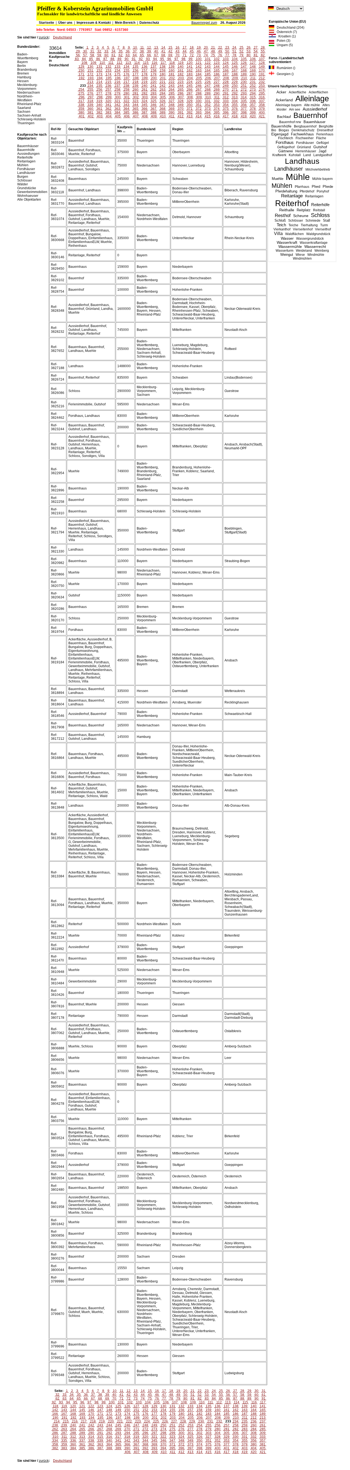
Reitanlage (292, 195)
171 (81, 74)
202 (172, 78)
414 (198, 116)
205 (199, 78)
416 (216, 116)
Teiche (293, 225)
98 (183, 59)
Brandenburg (27, 70)
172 (90, 74)
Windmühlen (302, 258)
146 (234, 67)
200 (154, 78)
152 (99, 70)
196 (117, 78)
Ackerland (284, 100)
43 (177, 51)
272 (243, 89)
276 (90, 93)
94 (155, 59)
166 (225, 70)
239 (135, 86)
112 (119, 63)
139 (171, 67)
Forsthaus (285, 142)
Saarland (24, 108)
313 (234, 97)
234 (90, 86)
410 (163, 116)
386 (135, 112)
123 (216, 63)
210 (244, 78)
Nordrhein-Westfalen (25, 98)
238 (126, 86)
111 (110, 63)
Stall (326, 220)
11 (142, 47)
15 (170, 47)
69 (170, 55)
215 (108, 82)
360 (90, 109)
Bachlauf (284, 117)
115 (145, 63)
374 (216, 109)
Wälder (22, 184)
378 (252, 109)
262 (153, 89)
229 (234, 82)
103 (225, 59)
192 (81, 78)
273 (252, 89)
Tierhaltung (309, 225)
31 (92, 51)
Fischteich (285, 138)
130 (90, 67)
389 (162, 112)
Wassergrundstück (310, 238)
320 (108, 101)
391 (180, 112)
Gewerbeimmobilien (32, 192)
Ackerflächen (318, 92)
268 (207, 89)
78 (234, 55)
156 (135, 70)
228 (225, 82)
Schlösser (295, 220)
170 (262, 70)
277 (99, 93)
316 (262, 97)
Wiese (300, 255)
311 (216, 97)
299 (108, 97)
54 (255, 51)
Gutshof (320, 147)
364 (126, 109)
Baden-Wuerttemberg (27, 56)
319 (99, 101)
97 (176, 59)
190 (252, 74)
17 (184, 47)
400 (262, 112)
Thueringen (25, 123)
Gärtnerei (285, 151)
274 (262, 89)
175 (117, 74)
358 (262, 105)
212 (262, 78)
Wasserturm (284, 251)
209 (235, 78)
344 (135, 105)
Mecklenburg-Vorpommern (27, 87)
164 (207, 70)
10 (135, 47)
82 (263, 55)
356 (243, 105)
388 (153, 112)
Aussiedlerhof (315, 109)
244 (180, 86)
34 (113, 51)
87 (105, 59)
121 (198, 63)
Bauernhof (310, 115)
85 (91, 59)
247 (207, 86)
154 (117, 70)
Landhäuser (288, 169)
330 (198, 101)
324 (144, 101)
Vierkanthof (281, 229)
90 (126, 59)
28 (263, 47)
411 (171, 116)
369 (171, 109)
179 (153, 74)
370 (180, 109)
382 (99, 112)
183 (189, 74)
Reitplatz (304, 210)
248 (216, 86)
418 (234, 116)
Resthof (283, 215)
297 (90, 97)
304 (154, 97)
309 (199, 97)
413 (189, 116)
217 (126, 82)
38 (142, 51)
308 (190, 97)
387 (144, 112)
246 (198, 86)
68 (163, 55)
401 (81, 116)
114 (137, 63)
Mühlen (282, 185)
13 (156, 47)
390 (171, 112)
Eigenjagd (279, 134)
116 (154, 63)
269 (216, 89)
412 (180, 116)
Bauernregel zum (204, 23)
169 (252, 70)
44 (184, 51)
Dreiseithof (325, 130)
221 (162, 82)
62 (120, 55)
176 (126, 74)
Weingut (286, 255)
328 (180, 101)
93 (148, 59)
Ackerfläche (297, 92)
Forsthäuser (305, 143)
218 (135, 82)
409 (154, 116)
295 (262, 93)
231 (252, 82)
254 (81, 89)
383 (108, 112)
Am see (294, 109)
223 (180, 82)
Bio (273, 130)
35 (120, 51)
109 (93, 63)
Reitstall (319, 210)
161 (180, 70)
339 (90, 105)
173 (99, 74)
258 (117, 89)
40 (156, 51)
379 (262, 109)
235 (99, 86)
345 (144, 105)
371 (189, 109)
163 (198, 70)
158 (153, 70)
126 (243, 63)
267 (198, 89)
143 (207, 67)
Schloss (320, 215)
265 (180, 89)
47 (206, 51)
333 (225, 101)
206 (208, 78)
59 (99, 55)
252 (252, 86)
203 (181, 78)
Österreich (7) (285, 32)
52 (241, 51)
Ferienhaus (324, 134)
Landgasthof (322, 155)
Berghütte (326, 126)
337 (262, 101)
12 (149, 47)
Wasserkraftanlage (314, 243)
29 (78, 51)
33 (106, 51)
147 (243, 67)
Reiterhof (292, 203)
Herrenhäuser (305, 151)
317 (81, 101)
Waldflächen (294, 234)
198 (135, 78)
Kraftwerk (279, 155)
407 (135, 116)
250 (234, 86)
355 (234, 105)
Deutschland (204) (289, 27)
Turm (324, 225)
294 (252, 93)
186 (216, 74)
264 (171, 89)
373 (207, 109)
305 (163, 97)
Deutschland (62, 37)
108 (84, 63)
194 (99, 78)
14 (163, 47)
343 (126, 105)
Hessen (23, 81)
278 (108, 93)
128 (262, 63)
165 (216, 70)
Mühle (298, 177)
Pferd (316, 187)
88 (112, 59)
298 (99, 97)
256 (99, 89)
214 (99, 82)
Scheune (300, 216)
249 (225, 86)
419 (243, 116)
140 (180, 67)
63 (127, 55)
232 (262, 82)
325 (153, 101)
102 (216, 59)
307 (181, 97)
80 (248, 55)
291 (225, 93)
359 (81, 109)
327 (171, 101)
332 (216, 101)
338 (81, 105)
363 (117, 109)
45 (191, 51)
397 (234, 112)
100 (198, 59)
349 (180, 105)
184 (198, 74)
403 (99, 116)
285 (171, 93)
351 (198, 105)
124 (225, 63)
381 (90, 112)
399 (252, 112)
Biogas (284, 130)
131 (99, 67)
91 (133, 59)
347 (162, 105)
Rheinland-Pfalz (29, 104)
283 (153, 93)
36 (127, 51)
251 (243, 86)
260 (135, 89)
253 (262, 86)
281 (135, 93)
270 (225, 89)
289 (207, 93)
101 (207, 59)
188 (234, 74)
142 (198, 67)
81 (255, 55)
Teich (281, 224)
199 (144, 78)
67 (156, 55)
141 (189, 67)
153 (108, 70)
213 (90, 82)
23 (227, 47)
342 (117, 105)
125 (234, 63)
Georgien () (284, 74)
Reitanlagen (314, 196)
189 (243, 74)
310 (208, 97)
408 (144, 116)
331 (207, 101)
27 (255, 47)
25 (241, 47)
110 (102, 63)
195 (108, 78)
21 (213, 47)
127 (252, 63)
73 (199, 55)
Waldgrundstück (318, 234)
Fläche (321, 138)
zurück (44, 37)
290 (216, 93)
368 (162, 109)
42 (170, 51)
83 (77, 59)
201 (163, 78)
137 (153, 67)
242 (162, 86)
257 (108, 89)
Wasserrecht (315, 247)
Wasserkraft (287, 242)
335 (243, 101)
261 (144, 89)
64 (135, 55)
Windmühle (315, 255)
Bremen (23, 73)
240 (144, 86)
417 (225, 116)
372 (198, 109)
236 (108, 86)
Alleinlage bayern (288, 105)
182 (180, 74)
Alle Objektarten (29, 199)
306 (172, 97)
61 (113, 55)
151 (90, 70)
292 (234, 93)
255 (90, 89)
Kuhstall (295, 155)
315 (252, 97)
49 (220, 51)
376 (234, 109)
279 (117, 93)
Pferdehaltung (286, 191)
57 (85, 55)
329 (189, 101)
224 (189, 82)
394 (207, 112)
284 (162, 93)
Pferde (328, 187)
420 (252, 116)
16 (177, 47)
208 (226, 78)
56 (78, 55)
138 (162, 67)
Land (307, 155)
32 (99, 51)
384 (117, 112)
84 (84, 59)
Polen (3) (282, 41)
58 (92, 55)
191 (262, 74)
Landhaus (302, 161)
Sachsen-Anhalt (29, 115)
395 (216, 112)
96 (169, 59)
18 (191, 47)
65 (142, 55)
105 (243, 59)
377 (243, 109)
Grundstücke (26, 188)
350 (189, 105)
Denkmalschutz (302, 130)
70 (177, 55)
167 (234, 70)
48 (213, 51)
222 (171, 82)
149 (262, 67)
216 (117, 82)
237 (117, 86)
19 (199, 47)
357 (252, 105)
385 (126, 112)
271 (234, 89)
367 (153, 109)
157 (144, 70)
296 (81, 97)
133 (117, 67)
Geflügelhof (285, 147)
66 (149, 55)
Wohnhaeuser (27, 196)
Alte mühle (312, 105)
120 (189, 63)
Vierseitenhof (303, 229)
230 (243, 82)
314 (243, 97)
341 (108, 105)
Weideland (304, 251)
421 (262, 116)
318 (90, 101)
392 (189, 112)
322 (126, 101)
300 (117, 97)
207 (217, 78)
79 (241, 55)
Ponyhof (323, 191)
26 (248, 47)
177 (135, 74)
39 (149, 51)
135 (135, 67)
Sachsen (23, 112)
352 (207, 105)
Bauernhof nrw (290, 122)
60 (106, 55)
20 (206, 47)
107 (262, 59)
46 (199, 51)
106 (252, 59)
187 (225, 74)
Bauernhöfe (281, 126)
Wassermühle (290, 247)
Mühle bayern (322, 179)
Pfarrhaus (302, 187)
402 (90, 116)
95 (162, 59)
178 (144, 74)
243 (171, 86)
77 (227, 55)
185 (207, 74)
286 (180, 93)
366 (144, 109)
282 (144, 93)
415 (207, 116)
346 (153, 105)
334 (234, 101)
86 (98, 59)
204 (190, 78)
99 (190, 59)
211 (252, 78)
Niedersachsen (28, 92)
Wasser (287, 238)
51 (234, 51)
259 (126, 89)
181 (171, 74)
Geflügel (322, 143)
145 (225, 67)
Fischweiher (305, 138)
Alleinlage (312, 98)
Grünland (304, 147)
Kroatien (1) (286, 36)
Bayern (22, 62)
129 (81, 67)
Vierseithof (323, 229)
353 (216, 105)
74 (206, 55)
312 (225, 97)
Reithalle (286, 210)
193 (90, 78)
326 (162, 101)
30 (85, 51)
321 (117, 101)
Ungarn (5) (283, 45)
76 (220, 55)
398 (243, 112)
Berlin (21, 66)
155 (126, 70)
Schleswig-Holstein (31, 119)
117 (163, 63)
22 (220, 47)
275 (81, 93)
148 (252, 67)
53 (248, 51)
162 (189, 70)
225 (198, 82)
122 (207, 63)
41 (163, 51)
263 (162, 89)
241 (153, 86)
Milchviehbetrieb (317, 169)
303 (144, 97)
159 (162, 70)
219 (144, 82)
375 (225, 109)
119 (180, 63)
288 (198, 93)
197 (126, 78)
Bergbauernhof (305, 126)
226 (207, 82)
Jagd (322, 151)
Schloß (280, 220)
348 (171, 105)
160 (171, 70)
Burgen (22, 177)
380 (81, 112)
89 (119, 59)
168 (243, 70)
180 (162, 74)
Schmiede (312, 220)
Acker (281, 92)
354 (225, 105)
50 (227, 51)
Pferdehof (307, 191)
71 (184, 55)
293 (243, 93)
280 (126, 93)
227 (216, 82)
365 (135, 109)
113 (128, 63)
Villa (278, 233)
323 (135, 101)
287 (189, 93)
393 (198, 112)
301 (126, 97)
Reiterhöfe (320, 204)
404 (108, 116)
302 (135, 97)
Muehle (277, 179)
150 (81, 70)
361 (99, 109)
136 (144, 67)
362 (108, 109)
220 (153, 82)
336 (252, 101)
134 (126, 67)
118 (172, 63)
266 (189, 89)
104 (234, 59)
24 (234, 47)
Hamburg (24, 77)
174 (108, 74)
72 (191, 55)
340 (99, 105)
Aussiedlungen (28, 154)
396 (225, 112)
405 (117, 116)
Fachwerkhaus (302, 134)
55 (263, 51)
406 (126, 116)
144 (216, 67)
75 (213, 55)
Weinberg (321, 251)
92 (141, 59)
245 (189, 86)
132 (108, 67)
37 (135, 51)
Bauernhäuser (314, 122)
